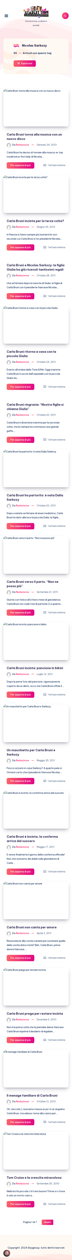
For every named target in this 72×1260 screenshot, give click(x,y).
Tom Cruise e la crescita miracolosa (34, 1178)
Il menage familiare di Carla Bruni (32, 1095)
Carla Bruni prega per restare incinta (35, 1014)
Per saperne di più (22, 166)
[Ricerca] (65, 15)
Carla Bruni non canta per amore (32, 927)
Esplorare (26, 63)
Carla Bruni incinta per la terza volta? (35, 221)
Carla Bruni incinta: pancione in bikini (35, 668)
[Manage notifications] (7, 1252)
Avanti (47, 1222)
